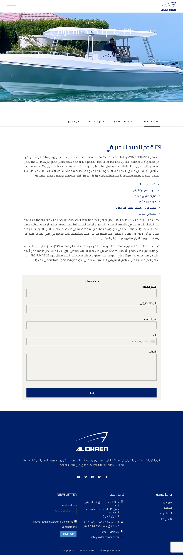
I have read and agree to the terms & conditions (55, 524)
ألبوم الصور (73, 121)
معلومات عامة (151, 121)
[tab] (149, 121)
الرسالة (153, 351)
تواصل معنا (165, 518)
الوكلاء (168, 507)
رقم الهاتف (150, 319)
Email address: (68, 505)
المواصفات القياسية (122, 121)
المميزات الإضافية (95, 121)
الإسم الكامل (149, 286)
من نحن (167, 502)
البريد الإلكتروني (148, 303)
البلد (154, 335)
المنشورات (166, 513)
